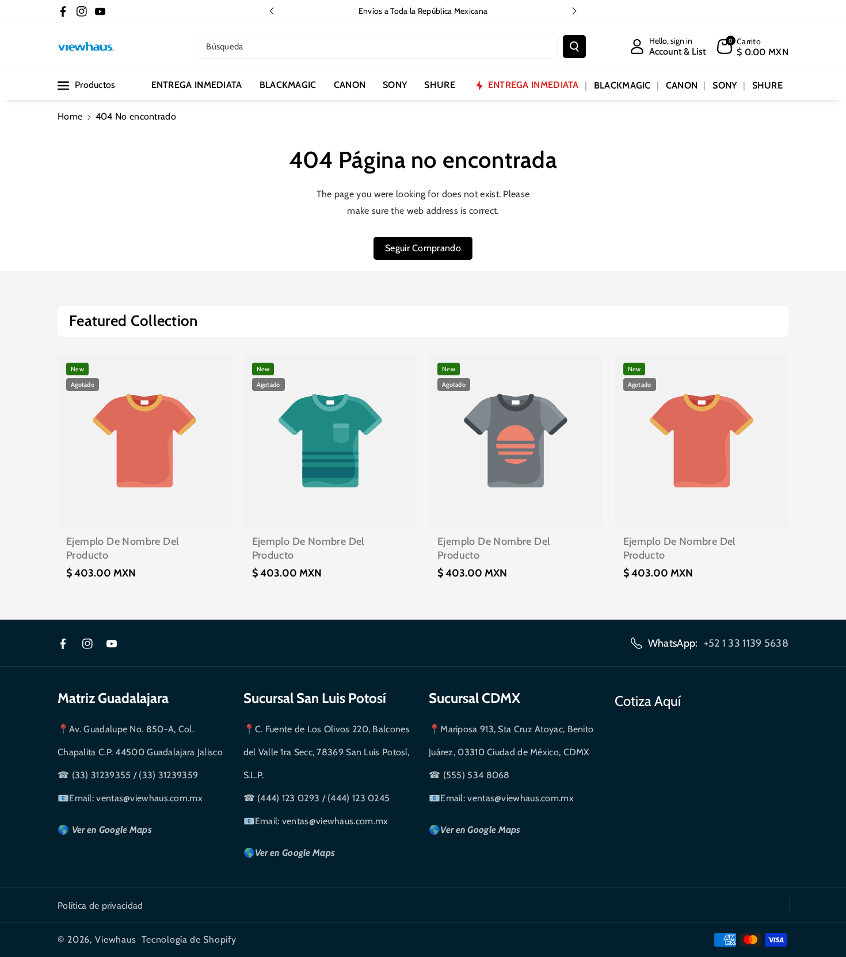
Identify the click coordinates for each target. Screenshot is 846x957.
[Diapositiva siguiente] (574, 11)
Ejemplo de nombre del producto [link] (122, 548)
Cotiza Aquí (648, 701)
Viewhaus (115, 939)
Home (70, 116)
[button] (752, 46)
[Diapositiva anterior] (271, 11)
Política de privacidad (100, 905)
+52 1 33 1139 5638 (746, 643)
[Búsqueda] (574, 46)
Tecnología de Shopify (189, 939)
